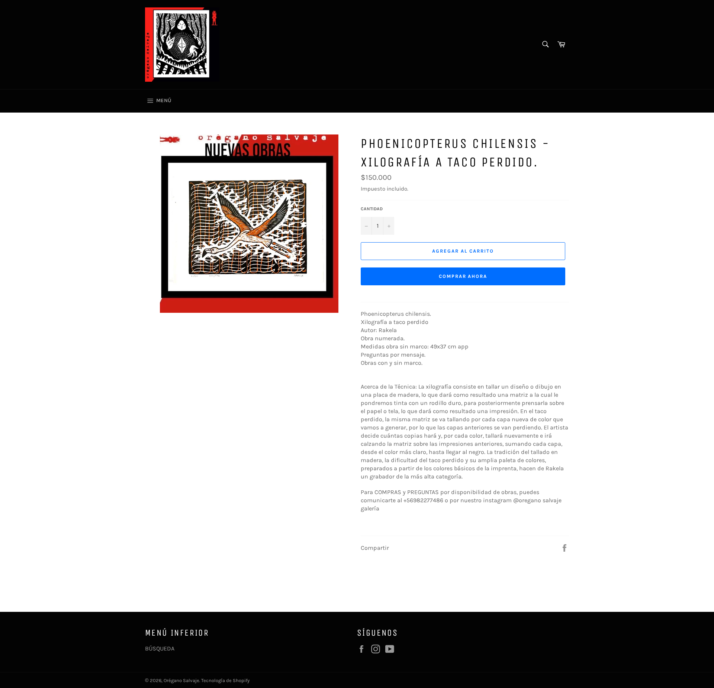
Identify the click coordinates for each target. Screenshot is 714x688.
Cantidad (372, 208)
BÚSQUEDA (159, 648)
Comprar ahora (463, 276)
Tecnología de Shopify (225, 680)
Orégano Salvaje (181, 680)
